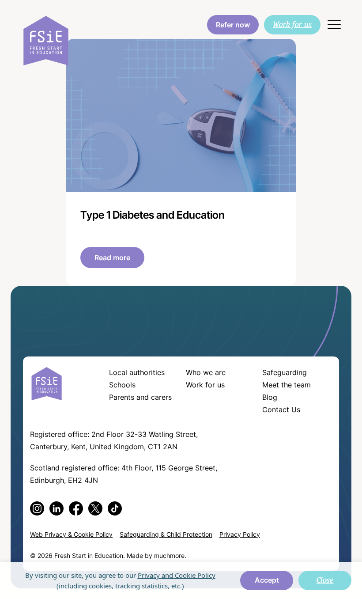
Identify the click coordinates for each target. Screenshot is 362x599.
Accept (267, 580)
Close (325, 579)
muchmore (169, 556)
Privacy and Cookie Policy (176, 575)
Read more (112, 258)
